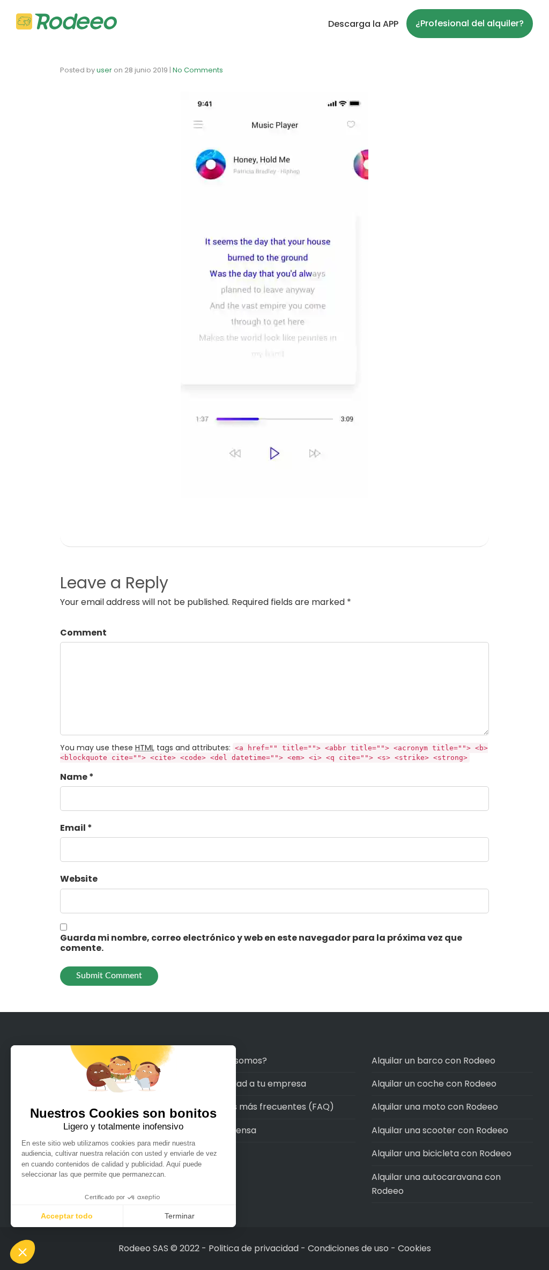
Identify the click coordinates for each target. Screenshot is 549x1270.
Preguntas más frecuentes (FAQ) (264, 1107)
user (104, 70)
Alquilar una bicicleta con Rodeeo (441, 1153)
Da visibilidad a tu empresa (250, 1083)
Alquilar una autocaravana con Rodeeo (436, 1184)
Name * (77, 777)
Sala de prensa (225, 1130)
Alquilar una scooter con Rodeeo (440, 1130)
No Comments (198, 70)
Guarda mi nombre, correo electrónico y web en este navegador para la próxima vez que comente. (261, 943)
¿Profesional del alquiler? (470, 23)
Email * (76, 828)
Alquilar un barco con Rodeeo (433, 1060)
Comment (83, 632)
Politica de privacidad (255, 1248)
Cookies (414, 1248)
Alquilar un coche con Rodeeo (434, 1083)
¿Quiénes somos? (230, 1060)
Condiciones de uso (348, 1248)
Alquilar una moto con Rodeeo (435, 1107)
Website (79, 879)
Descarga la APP (363, 24)
